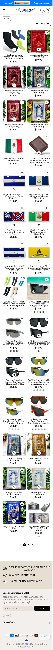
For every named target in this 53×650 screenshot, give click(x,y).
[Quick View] (22, 33)
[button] (4, 10)
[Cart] (48, 10)
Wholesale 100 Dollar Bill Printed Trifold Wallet (39, 528)
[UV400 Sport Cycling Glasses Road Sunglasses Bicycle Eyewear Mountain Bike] (38, 288)
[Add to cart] (14, 49)
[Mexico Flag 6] (38, 216)
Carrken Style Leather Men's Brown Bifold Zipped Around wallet (39, 160)
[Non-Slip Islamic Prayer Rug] (38, 478)
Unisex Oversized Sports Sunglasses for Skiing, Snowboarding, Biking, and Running (39, 343)
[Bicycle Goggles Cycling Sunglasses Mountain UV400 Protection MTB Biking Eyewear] (14, 366)
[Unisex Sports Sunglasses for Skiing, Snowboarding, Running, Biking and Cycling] (14, 405)
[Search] (42, 10)
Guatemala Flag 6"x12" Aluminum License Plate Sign (39, 196)
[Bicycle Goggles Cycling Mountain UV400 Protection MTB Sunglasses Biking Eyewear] (14, 327)
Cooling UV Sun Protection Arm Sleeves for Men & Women (14, 57)
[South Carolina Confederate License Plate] (14, 216)
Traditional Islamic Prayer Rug (39, 56)
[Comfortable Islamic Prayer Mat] (38, 444)
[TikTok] (9, 615)
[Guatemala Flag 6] (38, 180)
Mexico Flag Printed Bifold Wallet (14, 160)
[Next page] (32, 544)
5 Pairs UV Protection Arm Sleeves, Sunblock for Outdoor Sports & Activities (14, 303)
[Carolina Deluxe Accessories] (26, 10)
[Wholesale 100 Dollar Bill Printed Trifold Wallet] (38, 512)
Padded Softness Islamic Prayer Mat (14, 493)
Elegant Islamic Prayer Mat (14, 527)
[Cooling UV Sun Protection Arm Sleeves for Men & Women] (14, 41)
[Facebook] (5, 615)
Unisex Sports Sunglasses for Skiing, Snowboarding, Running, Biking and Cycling (14, 421)
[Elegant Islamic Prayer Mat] (14, 512)
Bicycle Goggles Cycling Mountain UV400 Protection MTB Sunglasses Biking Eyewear (14, 343)
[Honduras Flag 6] (14, 252)
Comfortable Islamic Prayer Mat (39, 459)
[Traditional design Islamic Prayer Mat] (14, 444)
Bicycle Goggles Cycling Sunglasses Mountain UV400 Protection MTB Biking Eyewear (14, 382)
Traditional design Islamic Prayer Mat (14, 459)
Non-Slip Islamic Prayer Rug (39, 493)
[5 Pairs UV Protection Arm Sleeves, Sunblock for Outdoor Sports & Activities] (14, 288)
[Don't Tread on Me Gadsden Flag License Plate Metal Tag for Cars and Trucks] (38, 252)
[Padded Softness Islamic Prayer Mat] (14, 478)
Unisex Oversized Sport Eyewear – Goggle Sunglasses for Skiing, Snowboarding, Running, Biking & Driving (39, 421)
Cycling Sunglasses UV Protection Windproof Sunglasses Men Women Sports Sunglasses (39, 382)
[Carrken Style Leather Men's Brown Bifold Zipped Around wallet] (38, 145)
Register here (21, 3)
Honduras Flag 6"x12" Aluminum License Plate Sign (14, 268)
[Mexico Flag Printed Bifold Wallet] (14, 145)
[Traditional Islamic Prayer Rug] (38, 41)
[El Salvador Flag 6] (14, 180)
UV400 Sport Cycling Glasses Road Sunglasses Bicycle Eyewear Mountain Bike (39, 303)
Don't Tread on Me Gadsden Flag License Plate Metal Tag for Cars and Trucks (39, 268)
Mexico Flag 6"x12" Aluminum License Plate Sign (39, 232)
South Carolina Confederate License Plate (14, 232)
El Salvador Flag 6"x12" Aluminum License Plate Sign (14, 196)
